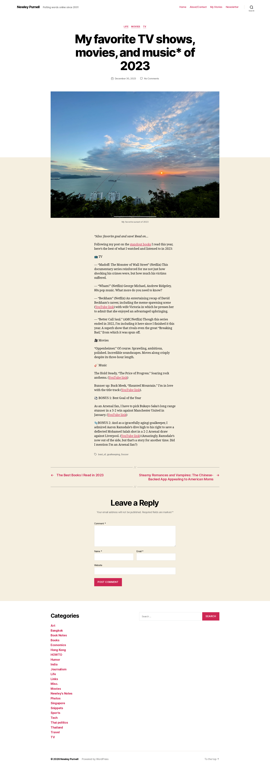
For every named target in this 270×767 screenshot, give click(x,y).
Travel (55, 732)
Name (98, 551)
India (54, 664)
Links (54, 679)
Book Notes (59, 635)
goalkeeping (113, 454)
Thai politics (59, 722)
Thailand (57, 727)
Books (55, 640)
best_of (102, 454)
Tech (54, 718)
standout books (140, 244)
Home (182, 6)
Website (98, 565)
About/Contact (198, 6)
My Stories (216, 6)
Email (139, 551)
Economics (58, 645)
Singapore (58, 703)
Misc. (54, 684)
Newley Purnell (28, 7)
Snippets (57, 708)
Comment (100, 523)
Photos (55, 698)
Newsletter (232, 6)
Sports (55, 713)
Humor (55, 659)
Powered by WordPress (95, 759)
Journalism (58, 669)
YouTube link (104, 307)
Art (53, 625)
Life (126, 26)
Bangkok (57, 630)
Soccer (124, 454)
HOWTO (56, 654)
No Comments (151, 78)
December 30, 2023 (125, 78)
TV (144, 26)
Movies (135, 26)
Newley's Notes (61, 693)
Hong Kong (58, 650)
